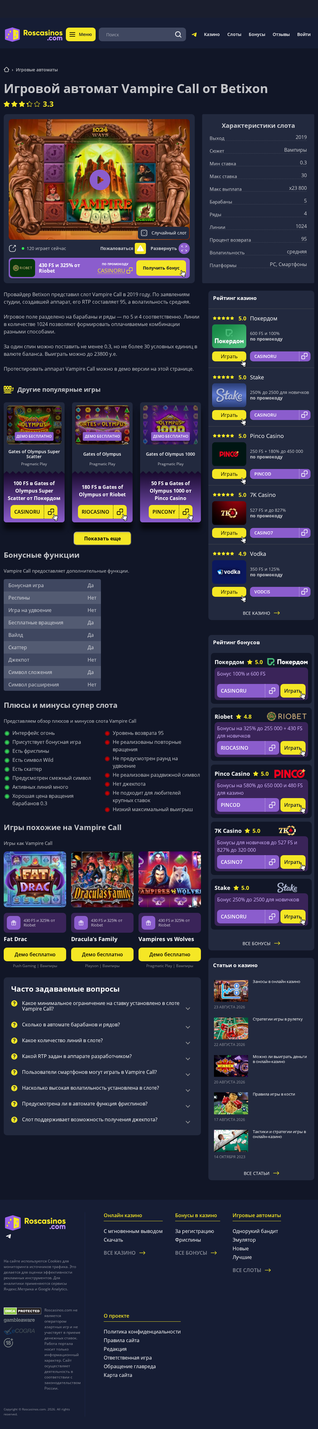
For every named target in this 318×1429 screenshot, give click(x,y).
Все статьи (257, 1173)
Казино (212, 34)
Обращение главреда (130, 1366)
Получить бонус (161, 268)
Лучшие (242, 1257)
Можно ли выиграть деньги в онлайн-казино (280, 1059)
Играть (229, 356)
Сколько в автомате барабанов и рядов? (71, 1025)
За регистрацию (194, 1231)
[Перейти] (194, 35)
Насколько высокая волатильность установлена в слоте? (90, 1088)
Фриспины (188, 1239)
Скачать (113, 1239)
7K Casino (263, 495)
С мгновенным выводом (133, 1231)
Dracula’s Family (94, 939)
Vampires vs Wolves (166, 939)
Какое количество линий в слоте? (62, 1041)
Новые (241, 1248)
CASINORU (27, 511)
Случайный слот (169, 233)
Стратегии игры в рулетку (278, 1018)
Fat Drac (15, 939)
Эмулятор (244, 1239)
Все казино (256, 613)
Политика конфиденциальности (142, 1331)
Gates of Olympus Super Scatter (34, 454)
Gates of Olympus (102, 454)
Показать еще (102, 538)
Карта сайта (118, 1375)
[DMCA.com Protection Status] (22, 1311)
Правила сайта (121, 1340)
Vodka (258, 554)
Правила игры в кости (274, 1094)
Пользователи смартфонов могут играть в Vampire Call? (89, 1072)
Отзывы (281, 34)
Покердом (263, 318)
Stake (257, 377)
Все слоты (247, 1270)
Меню (85, 34)
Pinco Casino (267, 436)
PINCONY (163, 511)
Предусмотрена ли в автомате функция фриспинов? (85, 1104)
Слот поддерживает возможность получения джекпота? (89, 1120)
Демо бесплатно (34, 436)
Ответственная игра (128, 1357)
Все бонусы (256, 943)
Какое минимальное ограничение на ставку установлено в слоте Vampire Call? (100, 1006)
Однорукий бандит (255, 1231)
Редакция (115, 1348)
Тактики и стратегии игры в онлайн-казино (279, 1134)
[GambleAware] (22, 1320)
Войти (304, 34)
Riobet (224, 716)
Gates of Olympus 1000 (170, 454)
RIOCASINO (95, 511)
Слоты (234, 34)
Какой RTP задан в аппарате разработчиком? (77, 1056)
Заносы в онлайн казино (276, 981)
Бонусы (257, 34)
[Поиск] (178, 34)
